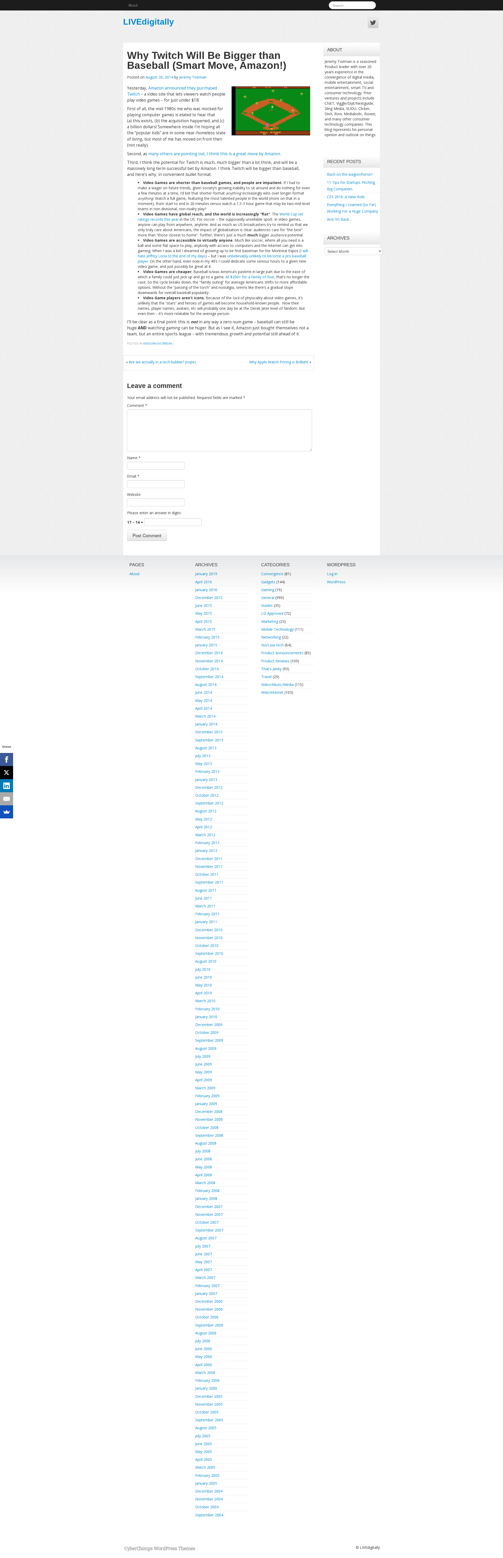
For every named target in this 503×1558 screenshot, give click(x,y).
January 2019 (206, 573)
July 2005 (202, 1435)
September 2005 (209, 1419)
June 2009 (203, 1064)
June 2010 (203, 977)
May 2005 (203, 1451)
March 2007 (205, 1277)
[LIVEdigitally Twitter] (373, 23)
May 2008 (203, 1167)
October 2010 (206, 945)
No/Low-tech (272, 644)
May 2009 (203, 1071)
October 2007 (206, 1222)
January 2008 (206, 1198)
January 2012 (206, 850)
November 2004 (209, 1498)
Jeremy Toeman (192, 77)
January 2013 (206, 779)
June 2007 (203, 1253)
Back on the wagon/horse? (350, 174)
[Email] (6, 798)
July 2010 (202, 969)
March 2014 (205, 716)
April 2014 (203, 708)
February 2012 (207, 842)
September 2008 (209, 1135)
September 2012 (209, 803)
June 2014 (203, 692)
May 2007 (203, 1261)
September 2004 (209, 1514)
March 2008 (205, 1182)
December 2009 (208, 1024)
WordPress (336, 581)
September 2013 (209, 740)
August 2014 (205, 684)
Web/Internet (272, 692)
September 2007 (209, 1230)
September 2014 (209, 676)
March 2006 (205, 1372)
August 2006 (205, 1332)
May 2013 (203, 763)
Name (134, 457)
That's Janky (271, 668)
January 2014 (206, 724)
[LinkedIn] (6, 785)
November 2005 (209, 1404)
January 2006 (206, 1388)
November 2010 (209, 937)
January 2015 (206, 644)
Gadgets (268, 581)
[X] (6, 772)
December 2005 (208, 1396)
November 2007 (209, 1214)
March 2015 (205, 629)
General (267, 597)
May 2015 (203, 613)
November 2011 (209, 866)
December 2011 (208, 858)
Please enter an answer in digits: (154, 512)
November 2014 (209, 660)
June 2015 (203, 605)
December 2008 (208, 1111)
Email (133, 476)
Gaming (267, 589)
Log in (332, 573)
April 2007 (203, 1269)
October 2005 (206, 1412)
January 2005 (206, 1483)
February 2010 (207, 1008)
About (133, 5)
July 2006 (202, 1340)
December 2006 (208, 1301)
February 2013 (207, 771)
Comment (137, 405)
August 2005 (205, 1427)
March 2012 (205, 834)
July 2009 (202, 1056)
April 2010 (203, 992)
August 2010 (205, 961)
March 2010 (205, 1000)
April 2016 (203, 581)
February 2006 (207, 1380)
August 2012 (205, 810)
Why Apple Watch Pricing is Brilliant (278, 361)
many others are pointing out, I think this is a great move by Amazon (214, 154)
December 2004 (208, 1491)
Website (134, 494)
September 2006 (209, 1325)
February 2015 (207, 637)
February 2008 (207, 1190)
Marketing (269, 621)
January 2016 (206, 589)
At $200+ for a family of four (250, 276)
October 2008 (206, 1127)
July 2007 (202, 1246)
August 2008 (205, 1143)
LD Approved (272, 613)
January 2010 (206, 1016)
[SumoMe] (6, 811)
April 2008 (203, 1174)
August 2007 (205, 1237)
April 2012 (203, 826)
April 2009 (203, 1079)
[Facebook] (6, 759)
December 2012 (208, 787)
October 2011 (206, 874)
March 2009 (205, 1087)
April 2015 (203, 621)
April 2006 (203, 1364)
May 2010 (203, 985)
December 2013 (208, 731)
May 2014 (203, 700)
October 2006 (206, 1317)
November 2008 (209, 1119)
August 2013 (205, 747)
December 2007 (208, 1206)
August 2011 (205, 890)
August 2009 (205, 1048)
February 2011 (207, 913)
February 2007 (207, 1285)
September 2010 (209, 953)
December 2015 (208, 597)
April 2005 (203, 1459)
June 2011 (203, 898)
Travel (266, 676)
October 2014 (206, 668)
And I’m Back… (339, 219)
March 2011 (205, 905)
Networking (271, 637)
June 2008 (203, 1158)
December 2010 (208, 929)
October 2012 (206, 795)
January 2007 (206, 1293)
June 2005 (203, 1443)
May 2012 (203, 819)
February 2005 (207, 1475)
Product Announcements (282, 652)
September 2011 (209, 882)
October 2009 (206, 1032)
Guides (267, 605)
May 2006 (203, 1356)
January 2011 (206, 921)
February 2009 (207, 1095)
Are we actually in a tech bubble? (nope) (162, 361)
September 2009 (209, 1040)
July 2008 (202, 1151)
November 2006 (209, 1309)
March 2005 (205, 1467)
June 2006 (203, 1348)
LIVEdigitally (148, 21)
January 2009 (206, 1103)
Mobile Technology (277, 629)
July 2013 (202, 755)
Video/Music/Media (157, 343)
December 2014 (208, 652)
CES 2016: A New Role (346, 196)
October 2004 (206, 1506)
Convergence (272, 573)
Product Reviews (275, 660)
